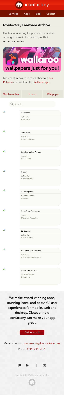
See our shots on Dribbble (44, 365)
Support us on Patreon (19, 365)
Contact (50, 13)
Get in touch (32, 332)
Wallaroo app (41, 82)
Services (13, 13)
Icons (32, 94)
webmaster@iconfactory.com (42, 343)
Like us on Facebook (36, 365)
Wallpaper (53, 94)
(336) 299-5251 (36, 349)
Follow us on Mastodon (28, 365)
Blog (38, 13)
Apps (27, 13)
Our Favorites (11, 94)
